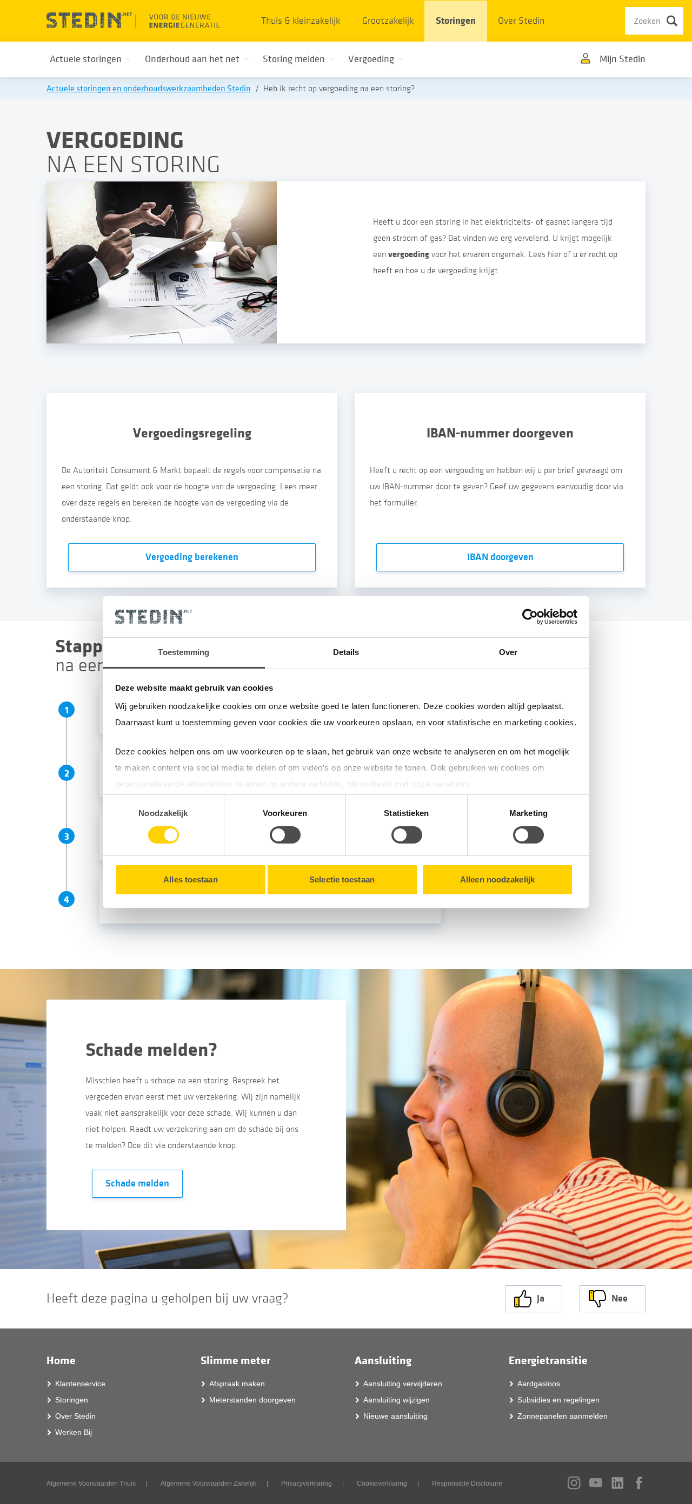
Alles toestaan (190, 879)
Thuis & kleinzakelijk (300, 21)
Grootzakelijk (388, 21)
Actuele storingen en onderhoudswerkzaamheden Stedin (148, 88)
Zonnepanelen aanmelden (562, 1416)
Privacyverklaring (306, 1483)
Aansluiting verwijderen (402, 1383)
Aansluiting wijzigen (396, 1399)
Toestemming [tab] (183, 652)
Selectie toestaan (342, 879)
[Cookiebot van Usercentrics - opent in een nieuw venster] (530, 617)
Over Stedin (521, 21)
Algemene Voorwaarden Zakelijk (208, 1483)
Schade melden (137, 1183)
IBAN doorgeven (500, 557)
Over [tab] (508, 652)
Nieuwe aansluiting (395, 1416)
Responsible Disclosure (467, 1483)
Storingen (456, 21)
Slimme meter (235, 1360)
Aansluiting (383, 1360)
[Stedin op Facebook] (639, 1482)
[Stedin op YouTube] (595, 1482)
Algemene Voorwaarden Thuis (91, 1483)
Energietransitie (548, 1360)
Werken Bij (73, 1432)
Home (61, 1360)
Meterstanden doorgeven (252, 1399)
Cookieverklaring (382, 1483)
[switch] (285, 835)
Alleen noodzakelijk (497, 879)
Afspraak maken (237, 1383)
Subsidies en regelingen (558, 1399)
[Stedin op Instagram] (574, 1482)
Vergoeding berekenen (191, 557)
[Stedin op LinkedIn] (617, 1482)
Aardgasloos (538, 1383)
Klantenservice (80, 1383)
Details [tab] (346, 652)
